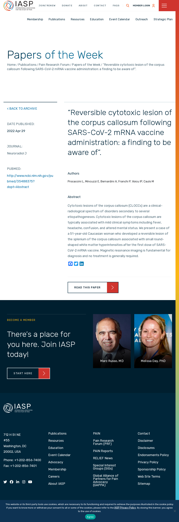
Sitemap (144, 484)
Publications (57, 433)
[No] (174, 511)
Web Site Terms (149, 476)
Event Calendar (59, 455)
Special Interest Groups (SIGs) (104, 467)
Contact (100, 5)
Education (55, 448)
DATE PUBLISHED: (21, 124)
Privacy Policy (148, 462)
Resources (56, 441)
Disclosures (146, 448)
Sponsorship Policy (152, 469)
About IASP (56, 484)
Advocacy (55, 462)
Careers (53, 476)
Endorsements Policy (153, 455)
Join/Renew (47, 5)
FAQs (116, 5)
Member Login (141, 5)
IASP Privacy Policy (125, 507)
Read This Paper (87, 287)
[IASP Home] (19, 6)
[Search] (127, 5)
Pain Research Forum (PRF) (103, 442)
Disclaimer (145, 441)
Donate (67, 5)
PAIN (96, 433)
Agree (90, 516)
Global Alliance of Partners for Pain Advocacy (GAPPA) (106, 480)
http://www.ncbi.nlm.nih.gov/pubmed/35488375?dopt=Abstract (30, 181)
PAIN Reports (103, 451)
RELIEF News (103, 458)
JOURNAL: (14, 146)
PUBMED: (14, 169)
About (83, 5)
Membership (57, 469)
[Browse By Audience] (169, 5)
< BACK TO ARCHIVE (22, 109)
